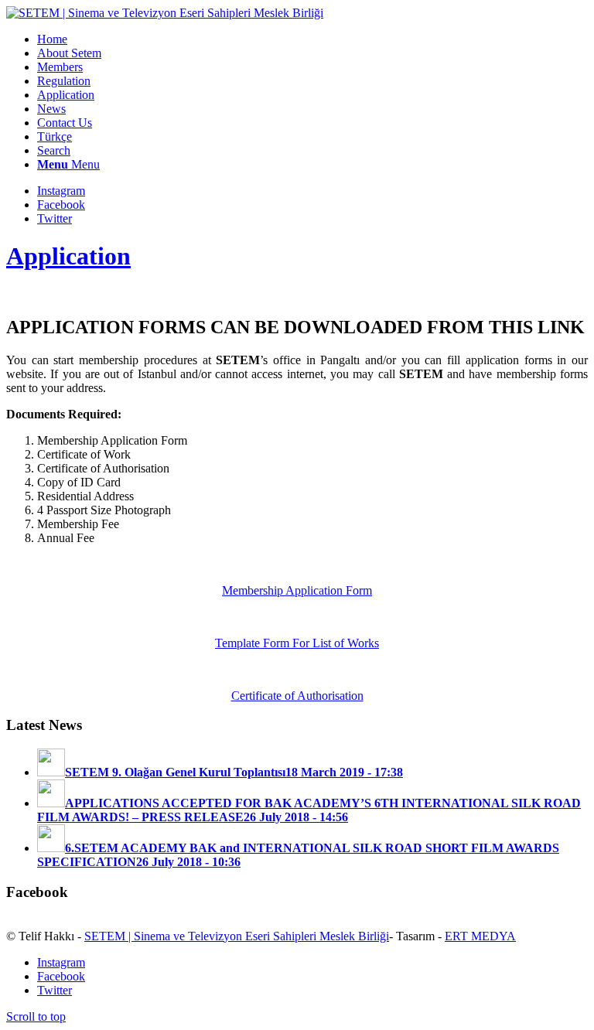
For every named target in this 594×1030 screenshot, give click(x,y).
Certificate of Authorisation (297, 695)
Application (68, 256)
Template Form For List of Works (297, 643)
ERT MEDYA (480, 936)
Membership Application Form (297, 590)
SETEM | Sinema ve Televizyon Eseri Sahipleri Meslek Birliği (236, 936)
